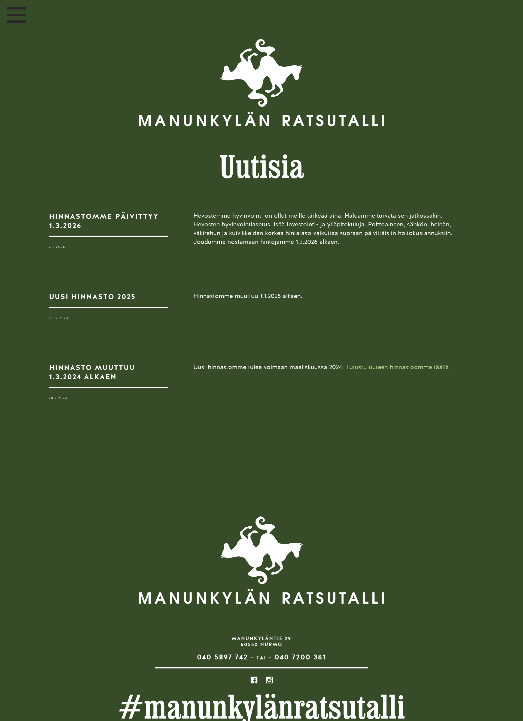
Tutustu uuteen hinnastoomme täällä (397, 367)
